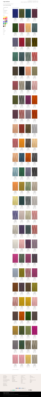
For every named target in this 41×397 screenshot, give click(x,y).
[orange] (6, 17)
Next (36, 7)
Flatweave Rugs (4, 11)
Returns (22, 381)
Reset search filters (6, 7)
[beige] (3, 20)
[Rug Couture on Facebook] (30, 390)
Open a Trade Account (32, 377)
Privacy (22, 382)
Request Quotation (5, 385)
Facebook (31, 381)
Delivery (22, 380)
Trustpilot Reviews (23, 377)
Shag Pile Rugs (4, 12)
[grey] (3, 24)
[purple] (5, 21)
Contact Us (22, 376)
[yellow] (3, 17)
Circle (3, 32)
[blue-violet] (3, 21)
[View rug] (14, 21)
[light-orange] (5, 17)
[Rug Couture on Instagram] (28, 390)
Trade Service (31, 376)
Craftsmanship (13, 377)
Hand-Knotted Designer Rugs (6, 380)
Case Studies (13, 380)
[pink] (6, 18)
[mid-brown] (5, 20)
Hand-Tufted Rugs (5, 10)
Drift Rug (15, 18)
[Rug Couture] (6, 1)
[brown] (6, 20)
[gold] (5, 24)
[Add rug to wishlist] (16, 21)
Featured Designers (5, 381)
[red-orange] (3, 18)
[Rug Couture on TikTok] (31, 390)
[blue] (6, 21)
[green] (5, 23)
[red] (5, 18)
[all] (5, 26)
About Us (13, 376)
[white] (6, 24)
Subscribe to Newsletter (14, 381)
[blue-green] (3, 23)
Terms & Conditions (23, 383)
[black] (3, 26)
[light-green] (6, 23)
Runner (4, 34)
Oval (3, 33)
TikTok (30, 382)
